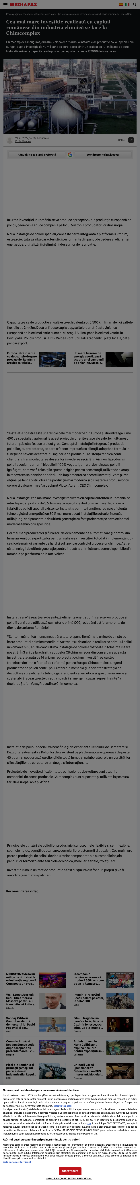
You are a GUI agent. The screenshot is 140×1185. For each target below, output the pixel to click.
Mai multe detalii (63, 1106)
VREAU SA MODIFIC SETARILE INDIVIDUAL (69, 1178)
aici (89, 1123)
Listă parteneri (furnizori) (17, 1162)
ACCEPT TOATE (70, 1171)
